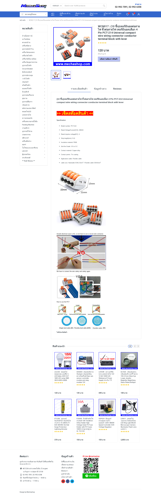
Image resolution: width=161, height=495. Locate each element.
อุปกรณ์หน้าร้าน (28, 49)
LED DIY (25, 151)
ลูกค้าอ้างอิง (65, 474)
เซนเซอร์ (25, 82)
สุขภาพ (24, 98)
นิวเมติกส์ (25, 92)
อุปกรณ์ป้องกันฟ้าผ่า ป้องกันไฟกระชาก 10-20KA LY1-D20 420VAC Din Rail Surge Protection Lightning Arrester (62, 424)
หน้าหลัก (23, 20)
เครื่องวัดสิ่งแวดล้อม (29, 59)
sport (24, 144)
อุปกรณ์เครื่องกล (28, 95)
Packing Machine (28, 125)
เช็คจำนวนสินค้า (67, 468)
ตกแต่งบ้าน (26, 42)
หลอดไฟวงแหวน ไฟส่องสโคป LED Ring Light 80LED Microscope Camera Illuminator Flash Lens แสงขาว (128, 424)
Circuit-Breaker (27, 69)
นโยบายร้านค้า (66, 477)
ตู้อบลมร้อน (26, 154)
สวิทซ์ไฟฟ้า (26, 85)
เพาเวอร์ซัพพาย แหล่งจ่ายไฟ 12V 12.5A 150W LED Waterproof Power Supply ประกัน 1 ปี (106, 376)
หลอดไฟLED (26, 112)
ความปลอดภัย (27, 118)
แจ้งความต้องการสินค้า (109, 59)
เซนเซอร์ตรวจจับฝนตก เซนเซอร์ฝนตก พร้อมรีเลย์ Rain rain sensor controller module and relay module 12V (85, 377)
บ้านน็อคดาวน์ (27, 36)
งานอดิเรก (25, 128)
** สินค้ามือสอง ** (28, 161)
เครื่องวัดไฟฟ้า (27, 56)
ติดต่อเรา (64, 471)
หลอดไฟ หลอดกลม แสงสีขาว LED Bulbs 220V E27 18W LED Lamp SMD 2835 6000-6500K (61, 376)
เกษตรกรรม (26, 135)
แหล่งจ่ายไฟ (26, 115)
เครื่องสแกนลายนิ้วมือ (29, 121)
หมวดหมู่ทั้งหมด (30, 14)
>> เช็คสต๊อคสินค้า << (75, 113)
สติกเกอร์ (25, 138)
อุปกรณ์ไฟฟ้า (27, 65)
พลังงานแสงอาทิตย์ (29, 108)
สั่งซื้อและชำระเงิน (67, 462)
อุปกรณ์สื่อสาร (27, 102)
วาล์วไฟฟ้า (26, 79)
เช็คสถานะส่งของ (67, 465)
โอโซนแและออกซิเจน (30, 148)
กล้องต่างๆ (25, 105)
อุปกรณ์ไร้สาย (27, 131)
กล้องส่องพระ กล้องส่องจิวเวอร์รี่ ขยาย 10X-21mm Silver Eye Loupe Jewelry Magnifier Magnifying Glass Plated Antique (129, 377)
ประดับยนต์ (26, 158)
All (130, 346)
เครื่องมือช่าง (26, 141)
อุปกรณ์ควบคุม (27, 75)
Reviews (117, 88)
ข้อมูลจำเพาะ (100, 88)
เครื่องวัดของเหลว (28, 52)
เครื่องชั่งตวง (26, 46)
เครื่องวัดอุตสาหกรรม (29, 62)
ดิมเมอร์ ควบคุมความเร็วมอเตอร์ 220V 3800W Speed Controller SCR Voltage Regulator (106, 423)
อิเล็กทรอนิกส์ (27, 72)
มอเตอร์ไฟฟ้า (27, 89)
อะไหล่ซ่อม (26, 39)
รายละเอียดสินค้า (79, 88)
